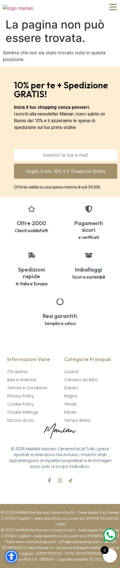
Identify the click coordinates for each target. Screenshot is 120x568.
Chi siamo (17, 371)
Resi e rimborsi (21, 380)
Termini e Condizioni (27, 388)
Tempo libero (77, 420)
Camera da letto (81, 380)
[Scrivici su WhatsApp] (109, 535)
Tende (70, 404)
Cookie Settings (22, 412)
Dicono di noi (20, 420)
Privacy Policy (20, 396)
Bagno (71, 396)
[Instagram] (60, 480)
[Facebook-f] (49, 480)
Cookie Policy (20, 404)
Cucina (71, 371)
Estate (70, 412)
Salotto (71, 388)
